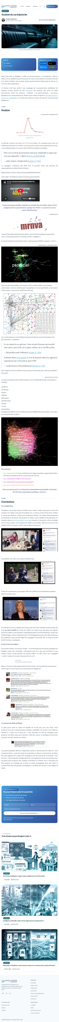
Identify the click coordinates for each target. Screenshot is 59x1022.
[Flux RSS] (9, 993)
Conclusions (8, 66)
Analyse (7, 63)
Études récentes (6, 1005)
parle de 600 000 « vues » (20, 520)
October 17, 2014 (34, 161)
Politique (35, 6)
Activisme (34, 996)
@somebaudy (21, 357)
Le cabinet (33, 1005)
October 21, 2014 (34, 352)
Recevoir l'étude (52, 6)
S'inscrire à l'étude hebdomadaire (29, 813)
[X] (6, 993)
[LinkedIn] (3, 993)
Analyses (33, 998)
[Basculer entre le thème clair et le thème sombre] (44, 6)
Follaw (32, 1007)
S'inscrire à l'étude (35, 1013)
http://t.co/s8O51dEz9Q (36, 156)
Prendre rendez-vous (36, 1010)
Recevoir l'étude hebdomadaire (47, 20)
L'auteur (3, 1007)
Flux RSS (4, 1010)
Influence (28, 6)
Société (33, 990)
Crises (22, 6)
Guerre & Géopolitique (37, 993)
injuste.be (29, 90)
